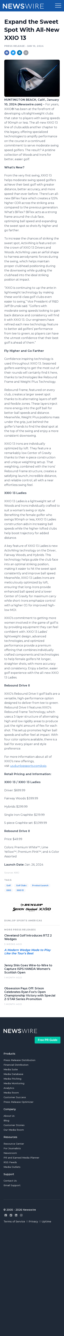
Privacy (33, 1221)
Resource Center (14, 1143)
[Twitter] (11, 1215)
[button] (58, 5)
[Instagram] (21, 1215)
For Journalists (12, 1148)
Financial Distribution (16, 1064)
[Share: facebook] (7, 53)
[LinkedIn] (16, 1215)
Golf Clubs (21, 885)
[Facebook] (6, 1215)
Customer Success (15, 1097)
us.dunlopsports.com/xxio (28, 766)
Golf (8, 885)
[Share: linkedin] (20, 53)
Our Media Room (14, 1129)
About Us (9, 1115)
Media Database (13, 1074)
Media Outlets (12, 1166)
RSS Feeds (10, 1162)
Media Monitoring (14, 1083)
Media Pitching (12, 1078)
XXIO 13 (20, 890)
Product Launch (40, 885)
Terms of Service (14, 1221)
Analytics (9, 1088)
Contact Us (10, 1180)
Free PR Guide (47, 1040)
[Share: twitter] (13, 53)
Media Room (11, 1092)
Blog (6, 1120)
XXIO (8, 890)
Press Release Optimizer (18, 1101)
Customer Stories (14, 1125)
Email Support (12, 1185)
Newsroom (10, 1153)
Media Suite (11, 1069)
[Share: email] (26, 53)
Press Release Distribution (19, 1060)
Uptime (46, 1221)
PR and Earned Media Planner (21, 1157)
